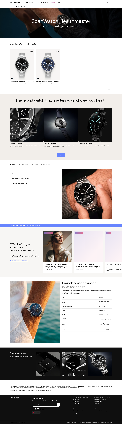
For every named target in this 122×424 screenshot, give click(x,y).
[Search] (103, 2)
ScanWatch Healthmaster (100, 399)
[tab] (12, 165)
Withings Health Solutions (100, 408)
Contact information (96, 422)
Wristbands (96, 403)
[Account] (107, 2)
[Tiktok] (40, 409)
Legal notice (88, 422)
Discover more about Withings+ (18, 260)
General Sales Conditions (79, 411)
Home (11, 6)
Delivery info (76, 413)
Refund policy (103, 422)
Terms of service (81, 422)
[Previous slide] (107, 88)
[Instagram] (35, 409)
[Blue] (12, 78)
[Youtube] (38, 409)
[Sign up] (58, 404)
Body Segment (76, 399)
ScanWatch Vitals (98, 401)
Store (74, 408)
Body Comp (76, 401)
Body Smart (76, 403)
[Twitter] (43, 409)
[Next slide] (110, 88)
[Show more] (92, 417)
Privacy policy (68, 422)
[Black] (11, 78)
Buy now (61, 155)
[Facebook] (33, 409)
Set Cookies (109, 422)
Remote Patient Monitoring (100, 411)
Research (96, 413)
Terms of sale (74, 422)
